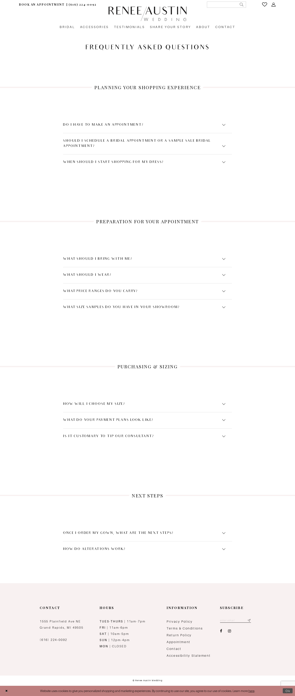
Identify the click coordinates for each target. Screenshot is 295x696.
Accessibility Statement (189, 656)
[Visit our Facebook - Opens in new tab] (221, 631)
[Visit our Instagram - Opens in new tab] (229, 631)
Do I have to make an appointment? (103, 125)
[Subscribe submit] (249, 620)
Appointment (178, 642)
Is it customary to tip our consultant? (108, 436)
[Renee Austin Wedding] (147, 13)
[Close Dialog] (6, 690)
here (251, 691)
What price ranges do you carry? (100, 291)
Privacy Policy (180, 621)
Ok (288, 691)
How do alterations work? (94, 549)
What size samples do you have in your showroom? (121, 307)
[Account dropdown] (274, 5)
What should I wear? (87, 275)
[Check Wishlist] (265, 4)
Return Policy (179, 635)
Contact (174, 649)
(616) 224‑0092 (53, 639)
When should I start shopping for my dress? (113, 162)
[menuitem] (42, 4)
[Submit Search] (241, 4)
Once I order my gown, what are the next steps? (118, 533)
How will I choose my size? (94, 404)
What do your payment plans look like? (108, 420)
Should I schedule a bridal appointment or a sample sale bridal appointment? (137, 143)
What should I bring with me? (97, 259)
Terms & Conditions (185, 628)
